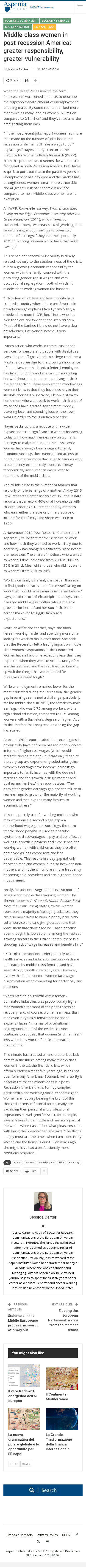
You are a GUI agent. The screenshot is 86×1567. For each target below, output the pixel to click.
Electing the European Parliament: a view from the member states (63, 1320)
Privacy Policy (47, 1535)
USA (61, 1162)
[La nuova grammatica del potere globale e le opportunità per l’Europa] (24, 1419)
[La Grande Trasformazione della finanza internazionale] (62, 1419)
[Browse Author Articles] (43, 1201)
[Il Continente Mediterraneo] (62, 1378)
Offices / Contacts (19, 1535)
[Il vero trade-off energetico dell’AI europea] (24, 1375)
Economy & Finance (55, 20)
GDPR (66, 1535)
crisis (17, 1162)
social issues (46, 1162)
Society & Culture (18, 27)
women (30, 1162)
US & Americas (44, 27)
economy (74, 1162)
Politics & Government (21, 20)
